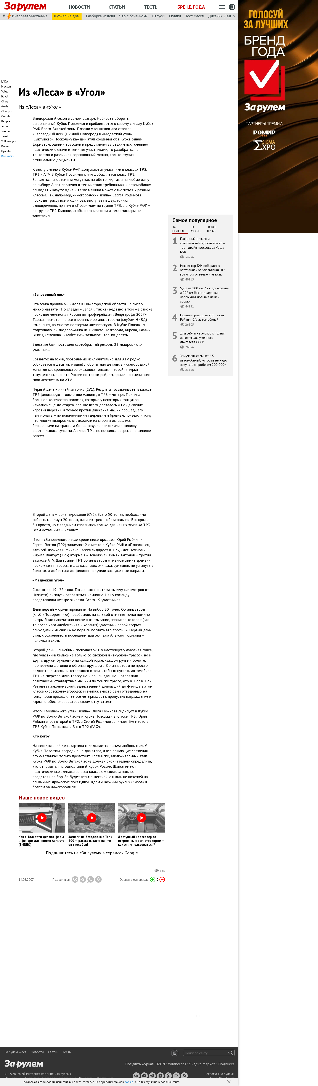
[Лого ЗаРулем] (25, 6)
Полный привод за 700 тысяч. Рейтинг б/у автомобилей (202, 317)
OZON (160, 1064)
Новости (79, 7)
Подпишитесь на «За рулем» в (92, 853)
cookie (129, 1082)
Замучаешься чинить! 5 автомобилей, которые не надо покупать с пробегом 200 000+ (203, 360)
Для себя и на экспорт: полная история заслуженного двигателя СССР (202, 337)
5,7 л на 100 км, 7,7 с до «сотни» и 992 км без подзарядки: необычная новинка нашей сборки (204, 294)
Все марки (7, 156)
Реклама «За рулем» (219, 1074)
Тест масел (194, 15)
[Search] (230, 1053)
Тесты (151, 7)
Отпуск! (158, 15)
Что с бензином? (133, 15)
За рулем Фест (15, 1052)
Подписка (226, 1064)
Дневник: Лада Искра (226, 15)
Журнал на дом (66, 15)
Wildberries (177, 1064)
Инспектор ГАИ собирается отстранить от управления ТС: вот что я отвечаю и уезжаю (202, 269)
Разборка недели (100, 15)
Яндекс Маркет (202, 1064)
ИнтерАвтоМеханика (29, 15)
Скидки (175, 15)
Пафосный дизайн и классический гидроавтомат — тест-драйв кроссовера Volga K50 (202, 245)
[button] (229, 1082)
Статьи (117, 7)
